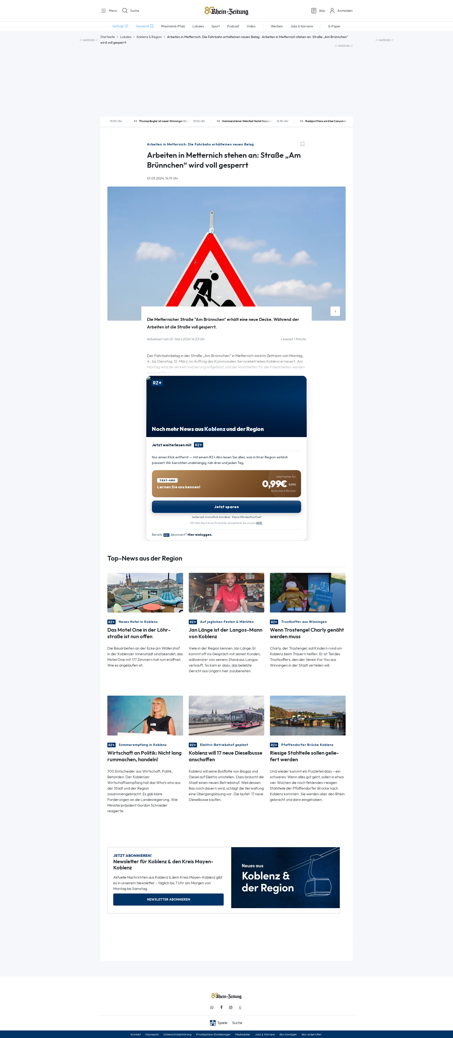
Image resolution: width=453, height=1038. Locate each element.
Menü (112, 11)
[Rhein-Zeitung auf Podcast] (240, 1007)
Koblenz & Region (149, 37)
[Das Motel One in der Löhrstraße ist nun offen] (145, 592)
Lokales (125, 37)
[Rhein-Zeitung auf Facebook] (221, 1007)
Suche (134, 11)
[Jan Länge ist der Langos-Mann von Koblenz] (226, 592)
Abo (322, 11)
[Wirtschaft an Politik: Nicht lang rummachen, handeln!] (145, 715)
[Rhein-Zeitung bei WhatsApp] (212, 1007)
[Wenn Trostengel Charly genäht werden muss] (308, 592)
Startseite (107, 37)
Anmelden (345, 11)
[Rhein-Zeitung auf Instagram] (230, 1007)
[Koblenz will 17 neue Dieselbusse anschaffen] (226, 715)
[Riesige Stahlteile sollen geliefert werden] (308, 715)
